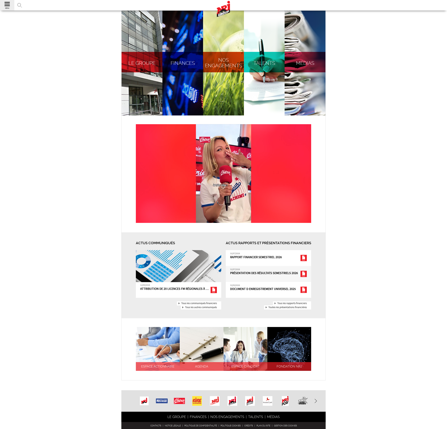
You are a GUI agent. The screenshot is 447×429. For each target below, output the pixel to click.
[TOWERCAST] (267, 401)
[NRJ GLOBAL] (232, 401)
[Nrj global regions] (250, 401)
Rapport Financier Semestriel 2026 (256, 257)
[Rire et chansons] (197, 401)
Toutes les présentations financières (287, 307)
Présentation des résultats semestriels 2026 (264, 273)
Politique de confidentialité (200, 425)
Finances (198, 417)
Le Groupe (176, 417)
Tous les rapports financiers (292, 303)
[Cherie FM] (179, 398)
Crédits (248, 425)
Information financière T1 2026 (163, 289)
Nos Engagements (227, 417)
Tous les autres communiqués (201, 307)
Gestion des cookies (285, 425)
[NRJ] (144, 399)
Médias (273, 417)
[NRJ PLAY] (285, 401)
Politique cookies (231, 425)
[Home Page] (223, 5)
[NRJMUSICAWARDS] (302, 401)
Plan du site (263, 425)
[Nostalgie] (162, 397)
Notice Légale (173, 425)
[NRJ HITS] (214, 401)
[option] (178, 274)
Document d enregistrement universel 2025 (263, 289)
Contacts (155, 425)
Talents (255, 417)
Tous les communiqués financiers (199, 303)
